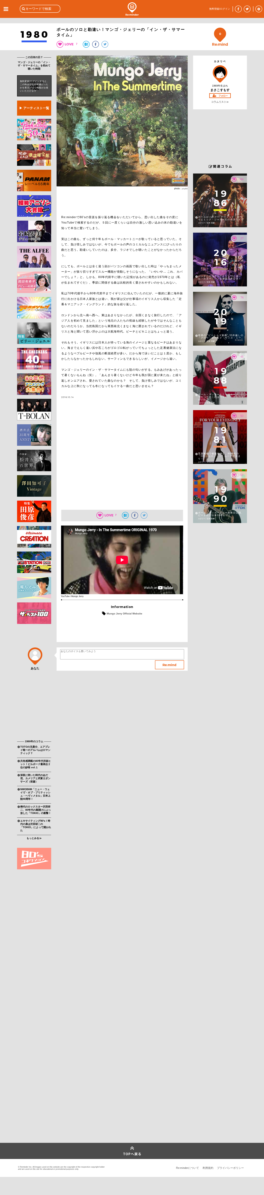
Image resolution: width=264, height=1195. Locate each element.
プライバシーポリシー (230, 1167)
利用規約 (208, 1167)
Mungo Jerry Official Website (124, 613)
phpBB (185, 189)
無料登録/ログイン (219, 8)
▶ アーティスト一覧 (34, 108)
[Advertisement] (34, 683)
